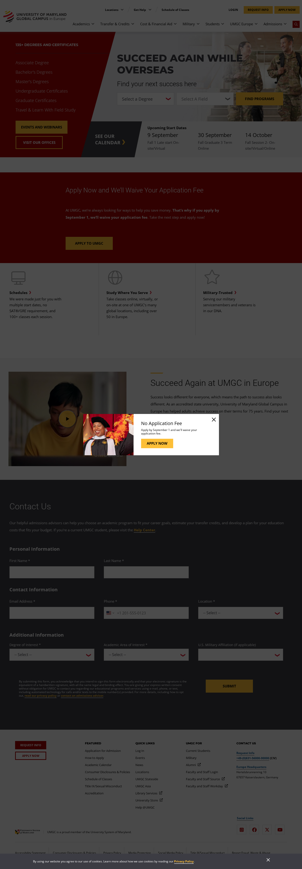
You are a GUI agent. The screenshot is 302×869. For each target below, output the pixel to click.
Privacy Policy (184, 861)
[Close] (213, 419)
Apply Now (157, 443)
